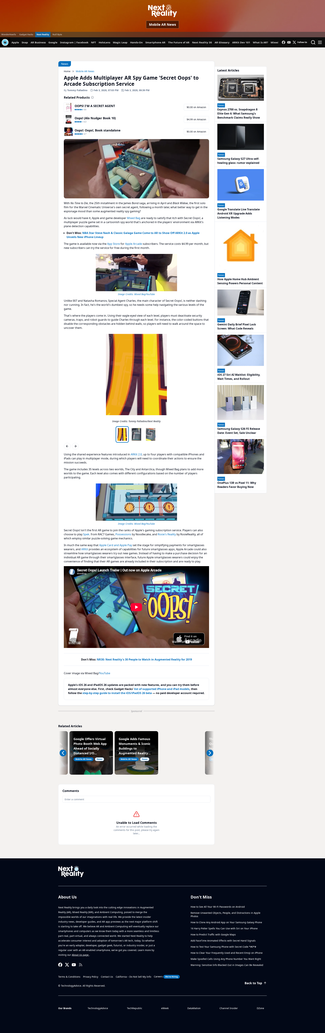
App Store (113, 244)
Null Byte (57, 34)
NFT (93, 42)
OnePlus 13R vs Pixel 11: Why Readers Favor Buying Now (236, 485)
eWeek (165, 1008)
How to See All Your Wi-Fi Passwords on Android (218, 906)
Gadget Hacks (26, 34)
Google (52, 42)
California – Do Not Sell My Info (133, 976)
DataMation (194, 1008)
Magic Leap (120, 42)
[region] (136, 274)
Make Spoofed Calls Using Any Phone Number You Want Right (226, 958)
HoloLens (104, 42)
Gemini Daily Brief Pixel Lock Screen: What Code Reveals (236, 326)
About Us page (80, 954)
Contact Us (107, 976)
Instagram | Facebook (74, 42)
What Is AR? (260, 42)
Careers (166, 976)
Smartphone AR (155, 42)
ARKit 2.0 (136, 454)
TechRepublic (134, 1008)
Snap (25, 42)
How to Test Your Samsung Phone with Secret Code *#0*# (223, 946)
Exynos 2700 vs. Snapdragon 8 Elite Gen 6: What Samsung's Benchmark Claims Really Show (238, 113)
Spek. (86, 534)
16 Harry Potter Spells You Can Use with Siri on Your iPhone (224, 928)
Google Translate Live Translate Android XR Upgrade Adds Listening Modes (238, 213)
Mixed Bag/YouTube (144, 294)
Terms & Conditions (69, 976)
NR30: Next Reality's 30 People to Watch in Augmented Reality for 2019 (144, 659)
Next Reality (43, 34)
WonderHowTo (8, 34)
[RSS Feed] (81, 965)
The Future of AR (178, 42)
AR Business (38, 42)
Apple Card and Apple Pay (115, 545)
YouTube (104, 673)
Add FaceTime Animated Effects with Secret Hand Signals (223, 940)
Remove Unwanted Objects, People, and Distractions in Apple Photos (225, 914)
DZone (260, 1008)
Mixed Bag (133, 218)
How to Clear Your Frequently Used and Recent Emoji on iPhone (227, 952)
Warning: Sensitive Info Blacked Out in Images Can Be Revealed (227, 965)
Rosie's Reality (167, 534)
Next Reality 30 (202, 42)
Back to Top (253, 983)
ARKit (84, 549)
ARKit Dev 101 (241, 42)
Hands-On (136, 42)
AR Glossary (222, 42)
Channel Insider (229, 1008)
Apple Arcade (133, 244)
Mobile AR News (162, 24)
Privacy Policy (90, 976)
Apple (15, 42)
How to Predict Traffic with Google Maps (213, 934)
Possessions (123, 534)
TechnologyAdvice (98, 1008)
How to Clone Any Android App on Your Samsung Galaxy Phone (226, 922)
